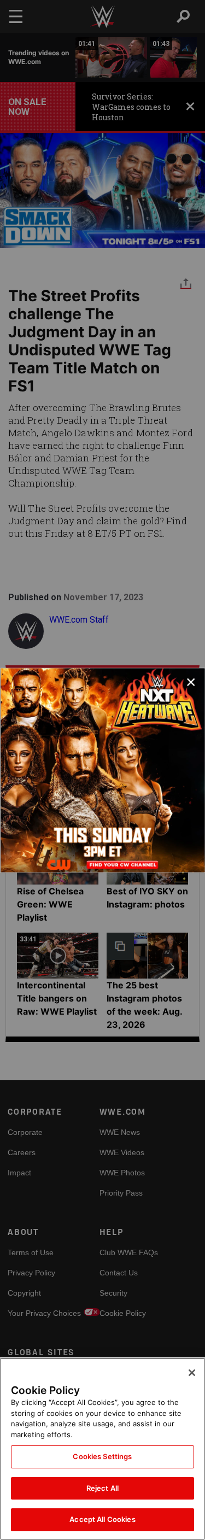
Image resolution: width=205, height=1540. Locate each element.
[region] (102, 1448)
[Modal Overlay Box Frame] (102, 770)
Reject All (102, 1488)
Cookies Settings (102, 1456)
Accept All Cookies (102, 1519)
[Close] (192, 1373)
